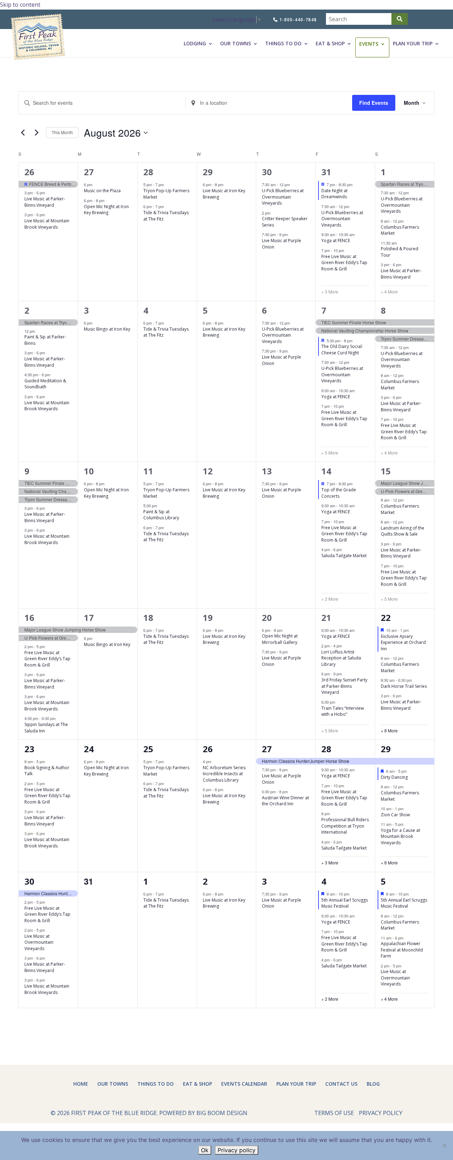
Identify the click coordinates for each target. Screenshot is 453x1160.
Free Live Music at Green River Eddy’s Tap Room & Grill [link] (344, 262)
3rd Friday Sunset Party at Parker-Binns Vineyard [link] (344, 686)
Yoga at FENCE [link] (335, 241)
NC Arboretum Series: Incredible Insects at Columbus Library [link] (224, 774)
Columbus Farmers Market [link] (400, 230)
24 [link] (89, 749)
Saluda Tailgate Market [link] (344, 556)
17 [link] (89, 617)
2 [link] (26, 310)
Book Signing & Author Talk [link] (46, 771)
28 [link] (148, 172)
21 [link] (326, 617)
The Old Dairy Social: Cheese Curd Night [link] (342, 349)
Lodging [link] (195, 43)
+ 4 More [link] (389, 292)
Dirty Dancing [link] (394, 777)
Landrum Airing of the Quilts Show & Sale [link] (402, 531)
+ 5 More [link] (329, 453)
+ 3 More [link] (329, 292)
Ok (204, 1150)
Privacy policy (237, 1150)
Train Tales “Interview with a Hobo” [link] (342, 711)
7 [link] (323, 310)
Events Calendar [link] (244, 1083)
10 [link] (89, 471)
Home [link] (80, 1083)
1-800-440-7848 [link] (297, 20)
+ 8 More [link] (389, 730)
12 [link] (208, 471)
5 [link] (205, 310)
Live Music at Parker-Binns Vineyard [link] (44, 202)
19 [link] (208, 617)
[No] (444, 1145)
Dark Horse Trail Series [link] (404, 686)
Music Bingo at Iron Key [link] (107, 329)
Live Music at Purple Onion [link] (281, 244)
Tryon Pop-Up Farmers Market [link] (166, 194)
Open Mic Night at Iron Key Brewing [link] (106, 210)
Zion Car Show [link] (395, 815)
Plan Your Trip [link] (412, 43)
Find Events (373, 102)
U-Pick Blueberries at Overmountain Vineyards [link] (283, 197)
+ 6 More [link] (389, 862)
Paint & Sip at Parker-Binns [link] (45, 340)
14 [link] (326, 471)
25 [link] (148, 749)
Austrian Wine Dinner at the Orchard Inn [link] (285, 801)
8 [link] (383, 310)
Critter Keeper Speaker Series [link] (285, 222)
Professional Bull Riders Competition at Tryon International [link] (345, 826)
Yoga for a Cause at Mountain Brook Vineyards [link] (400, 836)
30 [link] (267, 172)
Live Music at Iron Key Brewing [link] (224, 194)
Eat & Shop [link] (330, 43)
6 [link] (264, 310)
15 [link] (386, 471)
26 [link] (29, 172)
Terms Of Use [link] (334, 1113)
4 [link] (145, 310)
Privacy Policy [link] (380, 1113)
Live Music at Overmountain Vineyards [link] (38, 942)
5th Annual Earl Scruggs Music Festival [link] (344, 903)
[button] (399, 19)
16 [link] (29, 617)
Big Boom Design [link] (221, 1113)
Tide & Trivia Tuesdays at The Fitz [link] (166, 216)
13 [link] (267, 471)
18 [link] (148, 617)
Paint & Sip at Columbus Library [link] (161, 515)
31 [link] (326, 172)
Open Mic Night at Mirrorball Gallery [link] (280, 639)
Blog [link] (373, 1083)
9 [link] (26, 471)
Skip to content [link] (20, 4)
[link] (37, 37)
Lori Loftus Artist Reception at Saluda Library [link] (341, 658)
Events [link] (368, 43)
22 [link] (386, 617)
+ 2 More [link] (329, 599)
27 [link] (89, 172)
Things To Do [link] (283, 43)
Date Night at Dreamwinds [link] (334, 194)
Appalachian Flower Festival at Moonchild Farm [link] (402, 950)
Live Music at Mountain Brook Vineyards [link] (46, 224)
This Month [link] (62, 132)
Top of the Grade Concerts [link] (338, 493)
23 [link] (29, 749)
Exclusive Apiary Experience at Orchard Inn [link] (403, 642)
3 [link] (86, 310)
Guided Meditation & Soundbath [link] (45, 384)
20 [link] (267, 617)
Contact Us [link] (341, 1083)
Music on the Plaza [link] (102, 191)
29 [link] (208, 172)
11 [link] (148, 471)
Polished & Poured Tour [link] (399, 252)
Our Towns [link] (235, 43)
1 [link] (383, 172)
